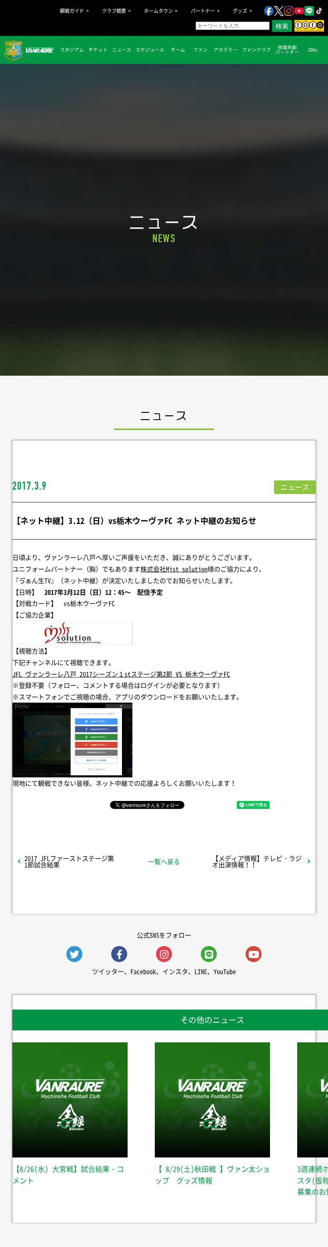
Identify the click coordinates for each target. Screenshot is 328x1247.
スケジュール (150, 49)
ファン (200, 49)
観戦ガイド (72, 10)
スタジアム (72, 49)
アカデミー (226, 49)
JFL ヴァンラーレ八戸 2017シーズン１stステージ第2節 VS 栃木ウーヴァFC (121, 674)
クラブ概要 (114, 10)
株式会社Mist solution (174, 569)
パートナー (203, 10)
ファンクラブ (256, 49)
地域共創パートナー (287, 50)
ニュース (121, 49)
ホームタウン (158, 10)
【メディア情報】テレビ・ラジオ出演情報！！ (257, 861)
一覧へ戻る (164, 861)
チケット (98, 49)
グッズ (240, 10)
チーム (178, 49)
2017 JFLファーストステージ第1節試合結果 (69, 861)
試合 (47, 49)
